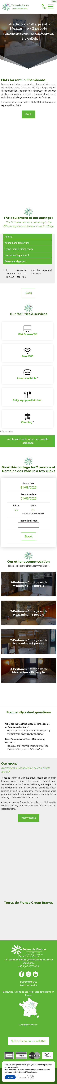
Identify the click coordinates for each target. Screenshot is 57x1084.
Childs (33, 505)
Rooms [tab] (8, 236)
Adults (16, 505)
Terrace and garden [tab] (15, 261)
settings (32, 1072)
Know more (28, 817)
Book (28, 114)
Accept (10, 1077)
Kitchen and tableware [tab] (17, 242)
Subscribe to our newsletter (28, 1041)
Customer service (28, 985)
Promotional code (28, 520)
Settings (23, 1077)
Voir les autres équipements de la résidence (27, 441)
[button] (50, 7)
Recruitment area (28, 982)
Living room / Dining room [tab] (19, 249)
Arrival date (28, 483)
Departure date (28, 494)
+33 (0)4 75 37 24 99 (28, 966)
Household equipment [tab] (17, 255)
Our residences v (28, 1024)
